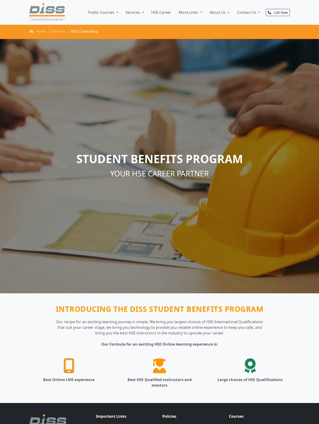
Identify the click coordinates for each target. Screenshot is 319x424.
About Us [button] (218, 12)
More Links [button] (189, 12)
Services (58, 31)
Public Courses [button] (101, 12)
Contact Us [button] (247, 12)
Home (40, 31)
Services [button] (133, 12)
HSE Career (161, 12)
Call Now (280, 12)
